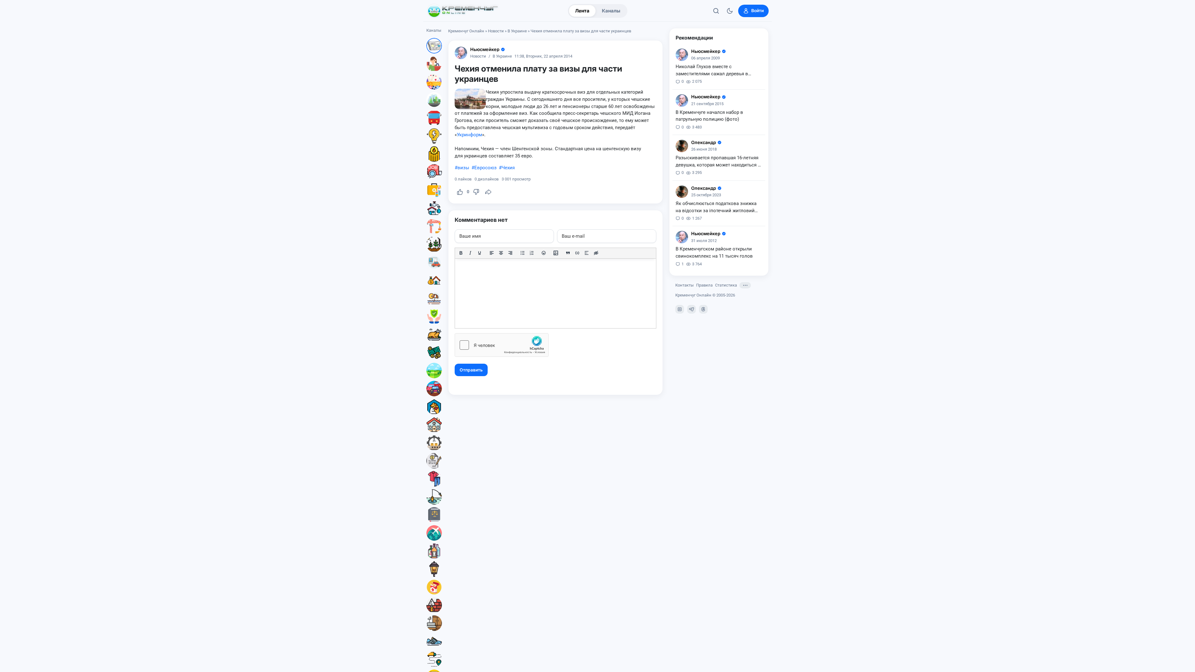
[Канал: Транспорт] (434, 118)
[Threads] (703, 309)
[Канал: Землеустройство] (434, 370)
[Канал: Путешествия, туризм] (434, 533)
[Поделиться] (488, 192)
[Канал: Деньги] (434, 352)
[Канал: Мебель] (434, 623)
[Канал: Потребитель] (434, 64)
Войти (757, 10)
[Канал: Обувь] (434, 641)
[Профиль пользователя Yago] (682, 146)
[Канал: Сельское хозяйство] (434, 244)
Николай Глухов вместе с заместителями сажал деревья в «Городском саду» (712, 70)
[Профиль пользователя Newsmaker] (461, 53)
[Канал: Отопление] (434, 154)
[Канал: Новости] (434, 46)
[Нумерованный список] (532, 253)
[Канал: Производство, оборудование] (434, 442)
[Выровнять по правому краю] (510, 253)
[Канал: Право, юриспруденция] (434, 515)
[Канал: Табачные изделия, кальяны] (434, 587)
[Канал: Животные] (434, 406)
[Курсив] (470, 253)
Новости (496, 31)
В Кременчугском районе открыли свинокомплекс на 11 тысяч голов (714, 252)
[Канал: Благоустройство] (434, 100)
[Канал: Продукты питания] (434, 334)
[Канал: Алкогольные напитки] (434, 551)
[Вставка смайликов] (544, 253)
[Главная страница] (462, 11)
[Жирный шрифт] (461, 253)
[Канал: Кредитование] (434, 461)
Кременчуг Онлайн (466, 31)
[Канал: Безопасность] (434, 316)
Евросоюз (485, 167)
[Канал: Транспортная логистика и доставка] (434, 659)
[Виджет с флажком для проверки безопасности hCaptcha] (502, 345)
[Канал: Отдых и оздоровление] (434, 298)
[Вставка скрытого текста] (596, 253)
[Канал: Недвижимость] (434, 280)
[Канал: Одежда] (434, 479)
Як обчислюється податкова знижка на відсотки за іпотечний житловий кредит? (716, 207)
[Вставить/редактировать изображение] (555, 253)
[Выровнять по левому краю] (491, 253)
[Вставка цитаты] (568, 253)
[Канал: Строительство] (434, 226)
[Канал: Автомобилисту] (434, 262)
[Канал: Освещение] (434, 569)
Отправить (471, 369)
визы (463, 167)
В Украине (517, 31)
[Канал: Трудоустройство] (434, 172)
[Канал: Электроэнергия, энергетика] (434, 136)
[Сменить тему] (729, 11)
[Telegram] (691, 309)
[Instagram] (679, 309)
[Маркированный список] (522, 253)
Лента (582, 11)
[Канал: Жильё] (434, 424)
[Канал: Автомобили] (434, 388)
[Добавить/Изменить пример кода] (577, 253)
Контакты (684, 285)
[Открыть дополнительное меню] (745, 285)
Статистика (726, 285)
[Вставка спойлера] (586, 253)
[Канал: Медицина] (434, 190)
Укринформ (469, 135)
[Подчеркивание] (479, 253)
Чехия (508, 167)
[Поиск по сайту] (716, 11)
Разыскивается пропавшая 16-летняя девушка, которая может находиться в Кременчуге (718, 162)
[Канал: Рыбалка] (434, 497)
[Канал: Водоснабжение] (434, 208)
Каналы (611, 11)
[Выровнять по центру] (501, 253)
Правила (704, 285)
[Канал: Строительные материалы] (434, 605)
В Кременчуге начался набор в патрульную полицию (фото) (709, 116)
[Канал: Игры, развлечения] (434, 82)
